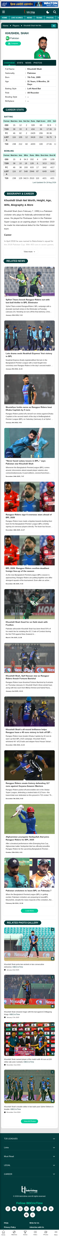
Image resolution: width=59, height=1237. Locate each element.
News (29, 18)
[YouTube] (14, 1208)
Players (16, 25)
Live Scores (17, 18)
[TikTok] (32, 1208)
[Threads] (32, 1214)
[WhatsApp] (38, 1208)
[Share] (52, 929)
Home (4, 18)
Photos (50, 18)
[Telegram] (26, 1214)
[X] (26, 1208)
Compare (14, 43)
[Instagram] (20, 1208)
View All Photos (30, 1121)
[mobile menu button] (3, 11)
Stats (20, 63)
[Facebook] (7, 1208)
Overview (9, 63)
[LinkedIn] (51, 1208)
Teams (39, 18)
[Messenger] (44, 1208)
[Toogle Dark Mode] (48, 12)
